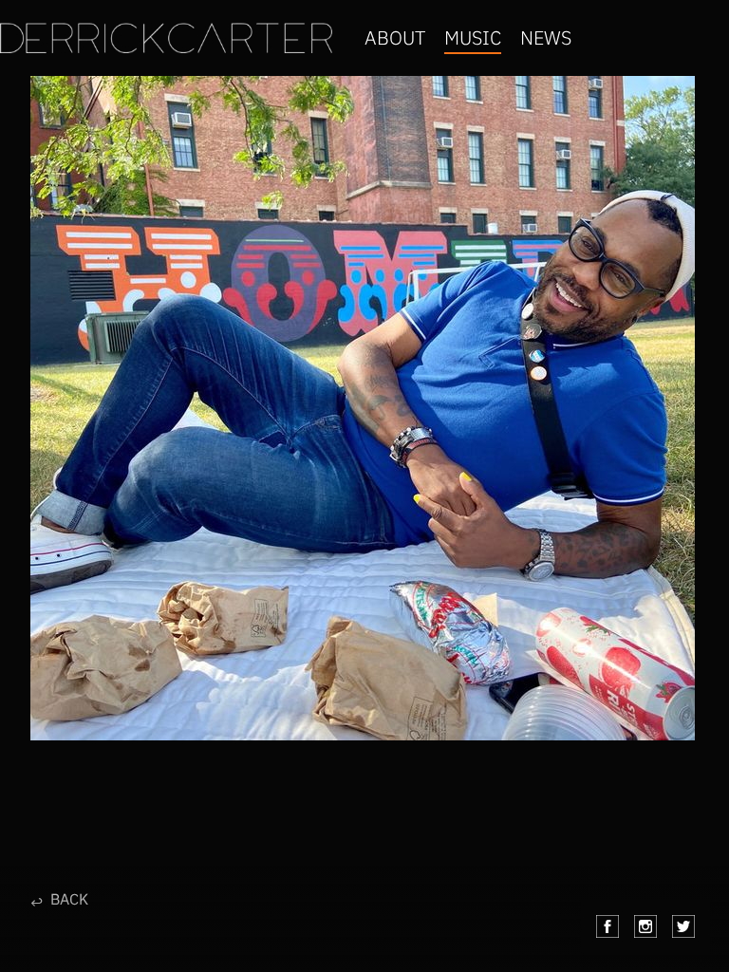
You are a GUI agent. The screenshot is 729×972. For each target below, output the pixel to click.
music (472, 37)
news (545, 37)
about (394, 37)
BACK (59, 900)
